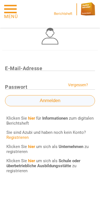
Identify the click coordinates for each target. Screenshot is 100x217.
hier (31, 146)
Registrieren (17, 137)
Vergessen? (78, 85)
